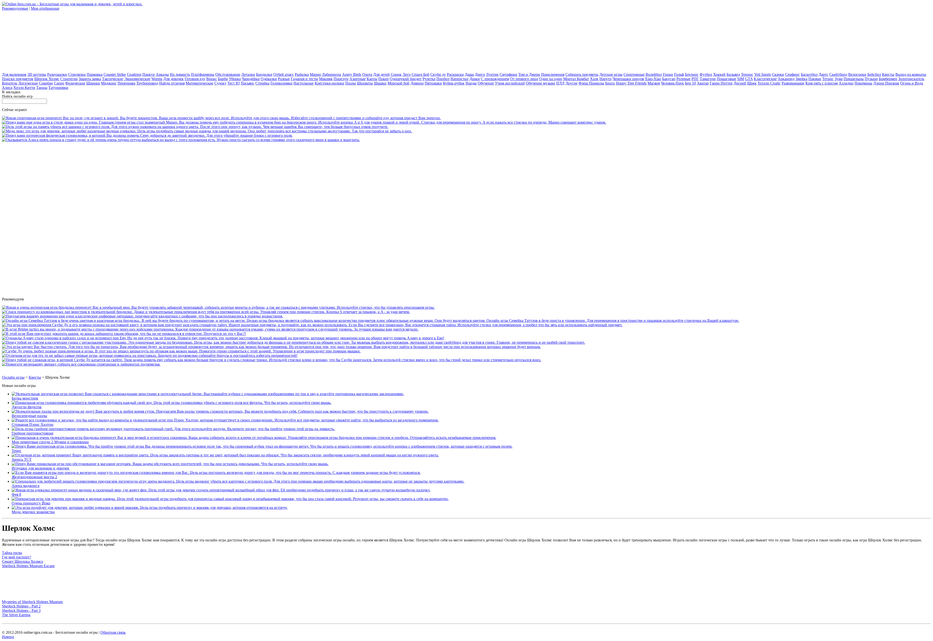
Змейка (801, 79)
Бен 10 (690, 83)
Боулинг (692, 74)
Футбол (706, 74)
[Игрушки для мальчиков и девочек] (170, 464)
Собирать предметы (581, 74)
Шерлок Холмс (46, 79)
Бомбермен (888, 79)
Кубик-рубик (454, 83)
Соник (396, 74)
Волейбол (654, 74)
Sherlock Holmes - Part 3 (21, 610)
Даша (469, 74)
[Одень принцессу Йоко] (230, 499)
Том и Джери (529, 74)
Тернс (16, 451)
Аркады (162, 74)
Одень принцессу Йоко (31, 503)
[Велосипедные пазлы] (220, 411)
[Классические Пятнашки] (142, 316)
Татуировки (58, 87)
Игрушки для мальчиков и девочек (40, 468)
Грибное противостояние (32, 433)
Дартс (823, 74)
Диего (480, 74)
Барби (223, 79)
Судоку (220, 83)
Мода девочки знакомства (33, 512)
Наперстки (459, 79)
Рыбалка (302, 74)
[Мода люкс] (207, 131)
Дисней (740, 83)
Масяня (654, 83)
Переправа (126, 83)
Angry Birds (351, 74)
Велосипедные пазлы (29, 416)
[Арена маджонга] (238, 481)
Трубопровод (147, 83)
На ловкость (180, 74)
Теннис (747, 74)
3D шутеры (36, 74)
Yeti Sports (762, 74)
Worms (156, 79)
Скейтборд (838, 74)
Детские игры (610, 74)
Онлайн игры (13, 377)
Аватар (703, 83)
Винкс (211, 79)
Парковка (95, 74)
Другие (571, 83)
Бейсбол (874, 74)
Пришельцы (854, 79)
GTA (749, 79)
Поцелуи (341, 79)
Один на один (550, 79)
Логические (28, 83)
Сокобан (46, 83)
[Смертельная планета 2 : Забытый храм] (206, 312)
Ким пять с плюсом (821, 83)
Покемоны (863, 83)
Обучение (486, 83)
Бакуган (668, 79)
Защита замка (90, 79)
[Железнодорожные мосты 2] (216, 472)
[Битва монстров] (208, 394)
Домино (417, 83)
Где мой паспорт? (16, 557)
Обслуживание (227, 74)
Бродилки (264, 74)
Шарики (93, 83)
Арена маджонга (25, 486)
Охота (367, 74)
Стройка (262, 83)
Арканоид (786, 79)
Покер (383, 79)
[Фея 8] (221, 490)
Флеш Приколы (591, 83)
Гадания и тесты (304, 79)
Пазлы (350, 83)
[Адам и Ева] (223, 338)
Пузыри (871, 79)
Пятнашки (433, 83)
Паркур (148, 74)
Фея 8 (16, 494)
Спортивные (634, 74)
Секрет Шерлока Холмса (22, 561)
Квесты (888, 74)
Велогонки (857, 74)
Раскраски (455, 74)
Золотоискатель (911, 79)
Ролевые (683, 79)
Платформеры (202, 74)
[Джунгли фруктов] (171, 403)
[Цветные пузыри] (195, 127)
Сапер (59, 83)
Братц (610, 83)
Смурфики (508, 74)
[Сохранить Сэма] (147, 135)
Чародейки (251, 79)
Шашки (380, 83)
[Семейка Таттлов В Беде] (370, 320)
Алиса (7, 87)
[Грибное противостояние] (173, 429)
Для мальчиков (14, 74)
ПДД (560, 83)
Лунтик (492, 74)
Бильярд (733, 74)
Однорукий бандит (406, 79)
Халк (594, 79)
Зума (839, 79)
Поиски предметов (17, 79)
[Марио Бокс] (304, 122)
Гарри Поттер (721, 83)
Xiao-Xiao (653, 79)
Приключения (552, 74)
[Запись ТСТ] (225, 455)
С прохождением (495, 79)
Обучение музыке (540, 83)
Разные (284, 79)
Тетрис (828, 79)
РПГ (695, 79)
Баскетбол (809, 74)
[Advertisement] (38, 41)
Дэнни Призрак (886, 83)
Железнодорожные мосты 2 (34, 477)
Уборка (235, 79)
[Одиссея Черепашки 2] (218, 307)
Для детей (381, 74)
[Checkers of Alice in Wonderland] (181, 140)
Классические (765, 79)
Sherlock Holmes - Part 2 (21, 606)
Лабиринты (331, 74)
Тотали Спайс (769, 83)
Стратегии (69, 79)
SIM (740, 79)
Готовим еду (195, 79)
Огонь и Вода (911, 83)
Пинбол (442, 79)
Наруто (605, 79)
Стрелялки (77, 74)
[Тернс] (262, 446)
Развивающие (793, 83)
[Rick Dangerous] (149, 355)
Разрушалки (57, 74)
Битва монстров (25, 398)
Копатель (9, 83)
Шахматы (365, 83)
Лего (407, 74)
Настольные (304, 83)
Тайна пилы (12, 553)
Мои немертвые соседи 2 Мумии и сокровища (50, 442)
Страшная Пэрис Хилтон (32, 424)
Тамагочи (708, 79)
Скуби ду (438, 74)
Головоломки (281, 83)
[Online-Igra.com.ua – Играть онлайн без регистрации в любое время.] (72, 4)
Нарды (471, 83)
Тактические (112, 79)
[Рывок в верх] (293, 342)
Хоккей (719, 74)
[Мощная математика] (271, 347)
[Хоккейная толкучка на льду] (221, 118)
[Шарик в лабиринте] (124, 334)
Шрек (752, 83)
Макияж (326, 79)
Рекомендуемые (15, 8)
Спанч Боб (420, 74)
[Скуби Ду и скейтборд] (271, 360)
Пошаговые (726, 79)
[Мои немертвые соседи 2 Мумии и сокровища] (254, 438)
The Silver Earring (16, 615)
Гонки (668, 74)
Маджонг (109, 83)
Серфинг (792, 74)
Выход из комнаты (910, 74)
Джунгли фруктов (27, 407)
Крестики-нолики (329, 83)
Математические (199, 83)
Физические (75, 83)
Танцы (41, 87)
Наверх (8, 637)
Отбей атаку (283, 74)
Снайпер (134, 74)
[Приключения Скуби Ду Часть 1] (312, 325)
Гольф (679, 74)
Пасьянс (247, 83)
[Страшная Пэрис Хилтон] (225, 420)
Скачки (778, 74)
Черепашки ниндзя (628, 79)
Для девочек (173, 79)
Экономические (137, 79)
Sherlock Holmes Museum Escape (28, 566)
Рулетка (429, 79)
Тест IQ (233, 83)
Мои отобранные (45, 8)
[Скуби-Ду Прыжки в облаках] (181, 351)
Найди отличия (172, 83)
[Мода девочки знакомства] (149, 507)
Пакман (814, 79)
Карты (372, 79)
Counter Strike (115, 74)
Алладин (846, 83)
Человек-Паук (672, 83)
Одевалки (269, 79)
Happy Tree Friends (631, 83)
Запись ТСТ (22, 459)
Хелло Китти (24, 87)
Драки (474, 79)
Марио (315, 74)
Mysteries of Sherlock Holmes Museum (32, 602)
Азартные (357, 79)
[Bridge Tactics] (210, 329)
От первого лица (524, 79)
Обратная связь (113, 632)
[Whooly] (81, 364)
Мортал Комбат (576, 79)
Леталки (248, 74)
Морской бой (398, 83)
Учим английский (510, 83)
